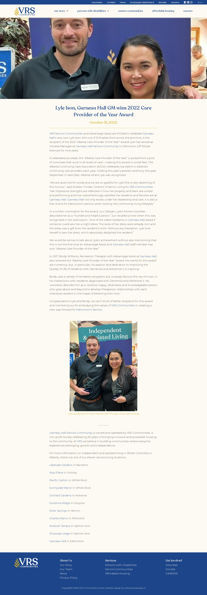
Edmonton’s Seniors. (89, 309)
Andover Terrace (59, 526)
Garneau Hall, (148, 256)
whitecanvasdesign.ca (135, 588)
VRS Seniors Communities (66, 133)
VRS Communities (123, 305)
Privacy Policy (68, 577)
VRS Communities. (141, 187)
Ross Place (56, 472)
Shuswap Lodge (59, 533)
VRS (79, 441)
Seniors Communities (130, 11)
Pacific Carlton (58, 480)
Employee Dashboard (142, 2)
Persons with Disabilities (91, 11)
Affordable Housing (163, 11)
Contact (111, 2)
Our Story (59, 11)
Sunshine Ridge (59, 503)
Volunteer (97, 2)
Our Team (66, 569)
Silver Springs (58, 510)
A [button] (198, 2)
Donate (162, 2)
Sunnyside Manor (60, 487)
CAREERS (187, 11)
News (123, 2)
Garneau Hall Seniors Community (97, 146)
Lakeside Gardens (60, 465)
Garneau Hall (75, 199)
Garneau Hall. (58, 199)
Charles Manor (58, 518)
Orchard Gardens (60, 495)
